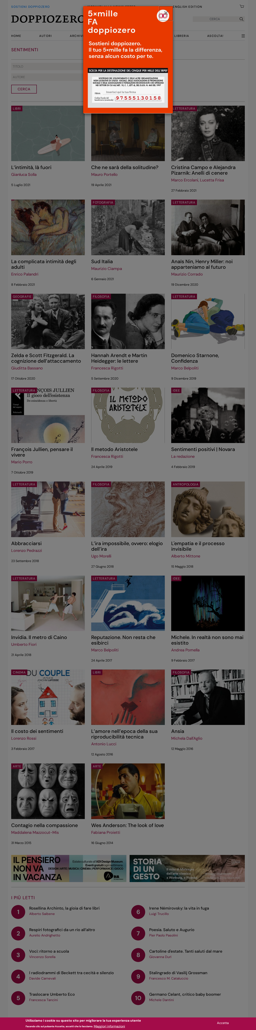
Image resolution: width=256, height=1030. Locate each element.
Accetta (223, 1023)
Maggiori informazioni (109, 1026)
